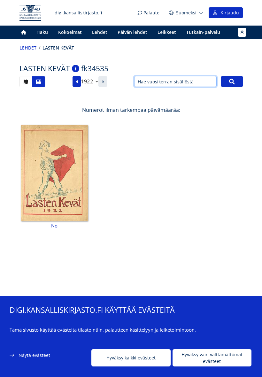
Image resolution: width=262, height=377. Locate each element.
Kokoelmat (70, 32)
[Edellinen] (77, 81)
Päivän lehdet (132, 32)
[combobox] (89, 81)
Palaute (150, 13)
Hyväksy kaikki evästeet (131, 358)
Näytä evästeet (34, 355)
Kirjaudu (228, 13)
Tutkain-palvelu (203, 32)
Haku (42, 32)
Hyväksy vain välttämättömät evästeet (212, 357)
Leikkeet (167, 32)
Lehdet (99, 32)
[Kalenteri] (26, 81)
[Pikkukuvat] (38, 81)
